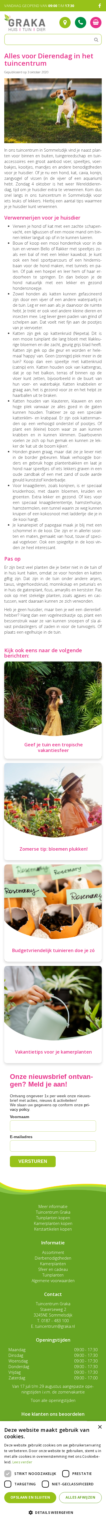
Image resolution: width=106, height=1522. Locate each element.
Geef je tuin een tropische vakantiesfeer (53, 747)
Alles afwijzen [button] (80, 1497)
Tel (80, 22)
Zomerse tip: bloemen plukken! (54, 849)
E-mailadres (21, 1136)
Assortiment (53, 1252)
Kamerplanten (53, 1263)
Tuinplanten (53, 1275)
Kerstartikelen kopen (53, 1229)
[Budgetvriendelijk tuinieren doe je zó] (53, 913)
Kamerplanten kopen (53, 1223)
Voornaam (19, 1116)
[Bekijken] (95, 22)
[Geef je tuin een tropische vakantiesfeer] (53, 710)
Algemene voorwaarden (53, 1280)
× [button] (100, 1427)
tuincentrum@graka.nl (55, 1326)
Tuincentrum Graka (53, 1212)
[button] (53, 1512)
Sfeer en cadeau (53, 1269)
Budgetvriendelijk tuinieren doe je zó (53, 950)
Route (65, 22)
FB (99, 5)
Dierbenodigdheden (53, 1258)
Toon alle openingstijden (53, 1400)
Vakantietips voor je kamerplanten (53, 1052)
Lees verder (22, 1462)
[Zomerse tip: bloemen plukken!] (53, 811)
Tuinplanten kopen (53, 1217)
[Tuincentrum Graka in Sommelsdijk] (24, 22)
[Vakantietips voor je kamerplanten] (53, 1014)
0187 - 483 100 (55, 1320)
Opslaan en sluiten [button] (30, 1497)
